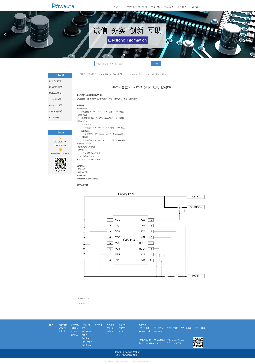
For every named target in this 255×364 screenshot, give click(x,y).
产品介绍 (90, 74)
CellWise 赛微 (103, 74)
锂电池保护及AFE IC (120, 74)
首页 (81, 74)
